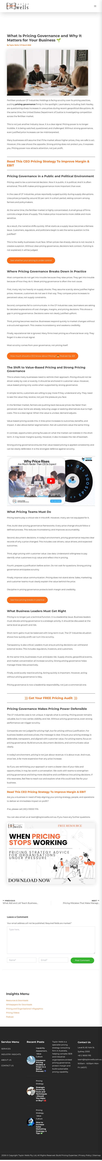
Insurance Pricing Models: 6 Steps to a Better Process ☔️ (41, 1065)
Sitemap (97, 1155)
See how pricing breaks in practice (27, 600)
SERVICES (6, 1049)
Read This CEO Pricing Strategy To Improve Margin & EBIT (46, 791)
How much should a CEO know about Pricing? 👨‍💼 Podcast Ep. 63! (42, 356)
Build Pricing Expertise (66, 1155)
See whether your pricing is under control (31, 260)
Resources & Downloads (17, 1000)
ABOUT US (6, 1060)
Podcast (10, 1017)
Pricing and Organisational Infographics (24, 1009)
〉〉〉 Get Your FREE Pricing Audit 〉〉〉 (51, 698)
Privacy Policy (85, 1155)
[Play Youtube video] (51, 481)
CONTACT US (7, 1065)
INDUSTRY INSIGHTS (11, 1054)
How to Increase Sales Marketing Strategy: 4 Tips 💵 (41, 1128)
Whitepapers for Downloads (19, 1005)
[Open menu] (95, 6)
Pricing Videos (12, 1013)
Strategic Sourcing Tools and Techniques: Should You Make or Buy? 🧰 (41, 1094)
